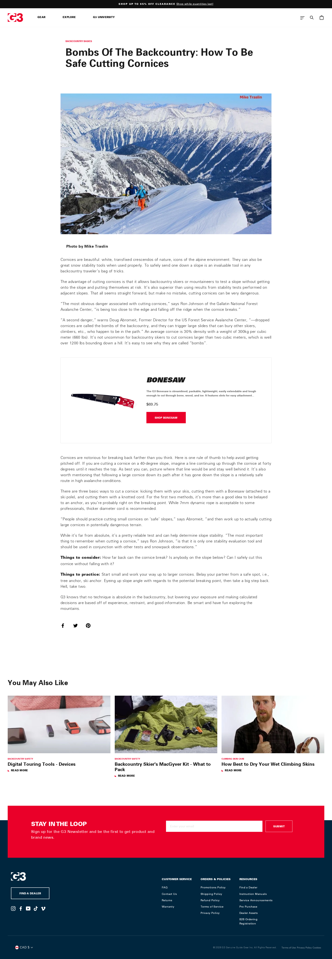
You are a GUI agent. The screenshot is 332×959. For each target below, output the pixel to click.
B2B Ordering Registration (248, 921)
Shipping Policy (211, 893)
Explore (69, 17)
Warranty (168, 906)
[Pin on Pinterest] (90, 625)
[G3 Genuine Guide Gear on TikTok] (35, 908)
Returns (167, 900)
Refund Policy (210, 900)
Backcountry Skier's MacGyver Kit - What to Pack (163, 766)
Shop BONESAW (166, 418)
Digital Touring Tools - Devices (42, 764)
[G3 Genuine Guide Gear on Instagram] (13, 908)
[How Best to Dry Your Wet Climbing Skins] (273, 724)
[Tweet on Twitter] (77, 625)
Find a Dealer (248, 887)
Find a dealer (30, 894)
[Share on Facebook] (65, 625)
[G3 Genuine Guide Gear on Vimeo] (43, 908)
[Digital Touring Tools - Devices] (59, 724)
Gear (41, 17)
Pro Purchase (248, 906)
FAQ (165, 887)
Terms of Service (212, 906)
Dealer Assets (248, 912)
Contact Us (169, 893)
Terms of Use (288, 947)
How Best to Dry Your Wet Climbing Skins (268, 764)
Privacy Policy (210, 912)
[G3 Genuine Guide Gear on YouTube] (28, 908)
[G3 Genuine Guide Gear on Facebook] (20, 908)
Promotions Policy (213, 887)
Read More (19, 771)
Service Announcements (256, 900)
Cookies (317, 947)
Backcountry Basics (79, 41)
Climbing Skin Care (233, 758)
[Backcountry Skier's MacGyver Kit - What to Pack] (166, 724)
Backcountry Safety (20, 758)
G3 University (104, 17)
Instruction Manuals (253, 893)
